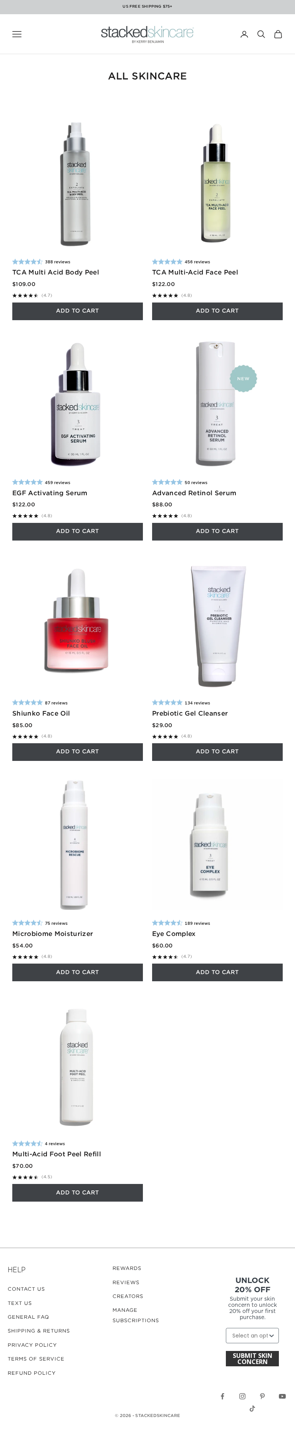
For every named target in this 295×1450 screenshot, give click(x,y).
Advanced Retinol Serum (194, 493)
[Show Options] (271, 1335)
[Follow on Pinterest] (262, 1396)
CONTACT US (26, 1289)
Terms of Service (36, 1359)
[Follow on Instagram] (242, 1396)
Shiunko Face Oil (41, 714)
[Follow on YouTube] (282, 1396)
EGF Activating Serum (50, 493)
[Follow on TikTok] (252, 1408)
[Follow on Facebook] (222, 1396)
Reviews (126, 1283)
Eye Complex (174, 934)
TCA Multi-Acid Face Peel (195, 273)
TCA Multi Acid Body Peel (55, 273)
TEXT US (20, 1303)
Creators (128, 1297)
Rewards (127, 1268)
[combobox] (250, 1335)
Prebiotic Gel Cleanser (190, 714)
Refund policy (32, 1373)
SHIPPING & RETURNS (39, 1331)
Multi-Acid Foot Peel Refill (56, 1154)
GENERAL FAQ (28, 1317)
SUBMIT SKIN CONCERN (252, 1358)
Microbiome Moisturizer (52, 934)
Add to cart (77, 311)
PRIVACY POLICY (32, 1345)
